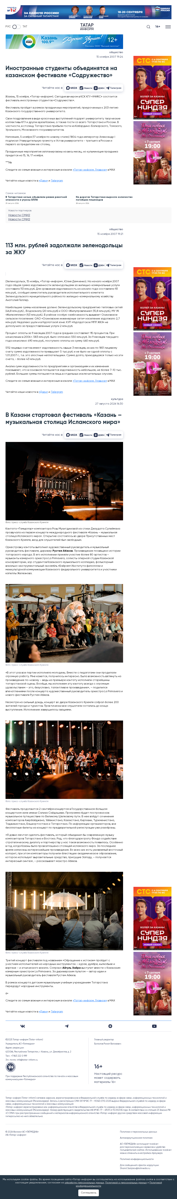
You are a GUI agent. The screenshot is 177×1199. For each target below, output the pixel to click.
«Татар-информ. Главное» (90, 170)
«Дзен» (43, 180)
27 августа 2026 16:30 (109, 403)
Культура (117, 399)
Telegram (57, 180)
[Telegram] (66, 1026)
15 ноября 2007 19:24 (109, 57)
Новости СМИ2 (19, 215)
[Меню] (168, 27)
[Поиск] (148, 27)
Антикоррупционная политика (136, 1138)
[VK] (23, 1026)
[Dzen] (110, 1026)
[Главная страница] (87, 26)
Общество (116, 52)
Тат (24, 26)
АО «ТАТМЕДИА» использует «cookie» (139, 1144)
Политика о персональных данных (138, 1132)
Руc (8, 26)
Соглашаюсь (88, 1193)
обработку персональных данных (84, 1183)
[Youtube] (154, 1026)
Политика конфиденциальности (137, 1159)
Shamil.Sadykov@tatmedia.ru (135, 1168)
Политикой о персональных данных (126, 1183)
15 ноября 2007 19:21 (110, 234)
